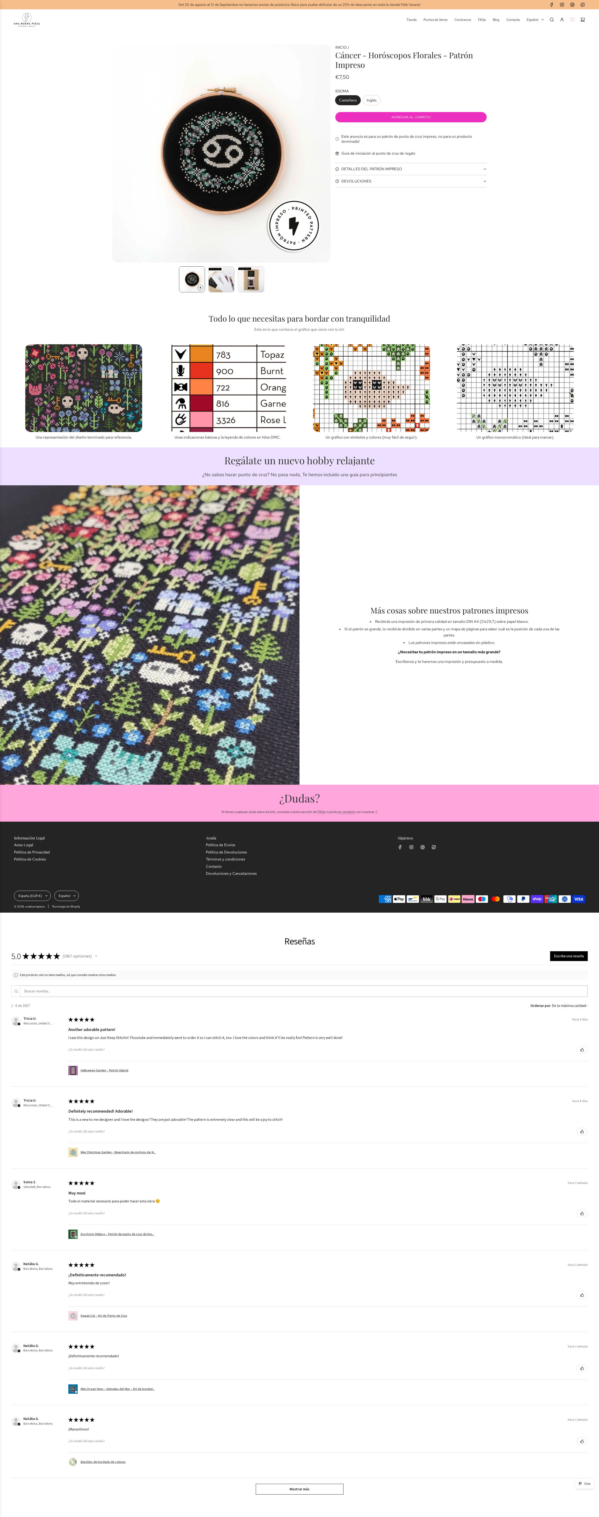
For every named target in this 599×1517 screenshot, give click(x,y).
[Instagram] (562, 4)
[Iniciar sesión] (562, 20)
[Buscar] (552, 20)
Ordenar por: (540, 1005)
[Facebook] (552, 4)
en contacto (346, 812)
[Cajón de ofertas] (572, 20)
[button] (116, 153)
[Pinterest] (572, 4)
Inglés (371, 100)
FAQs (321, 812)
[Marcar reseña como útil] (582, 1049)
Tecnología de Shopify (66, 906)
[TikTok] (582, 4)
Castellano (348, 100)
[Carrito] (582, 20)
